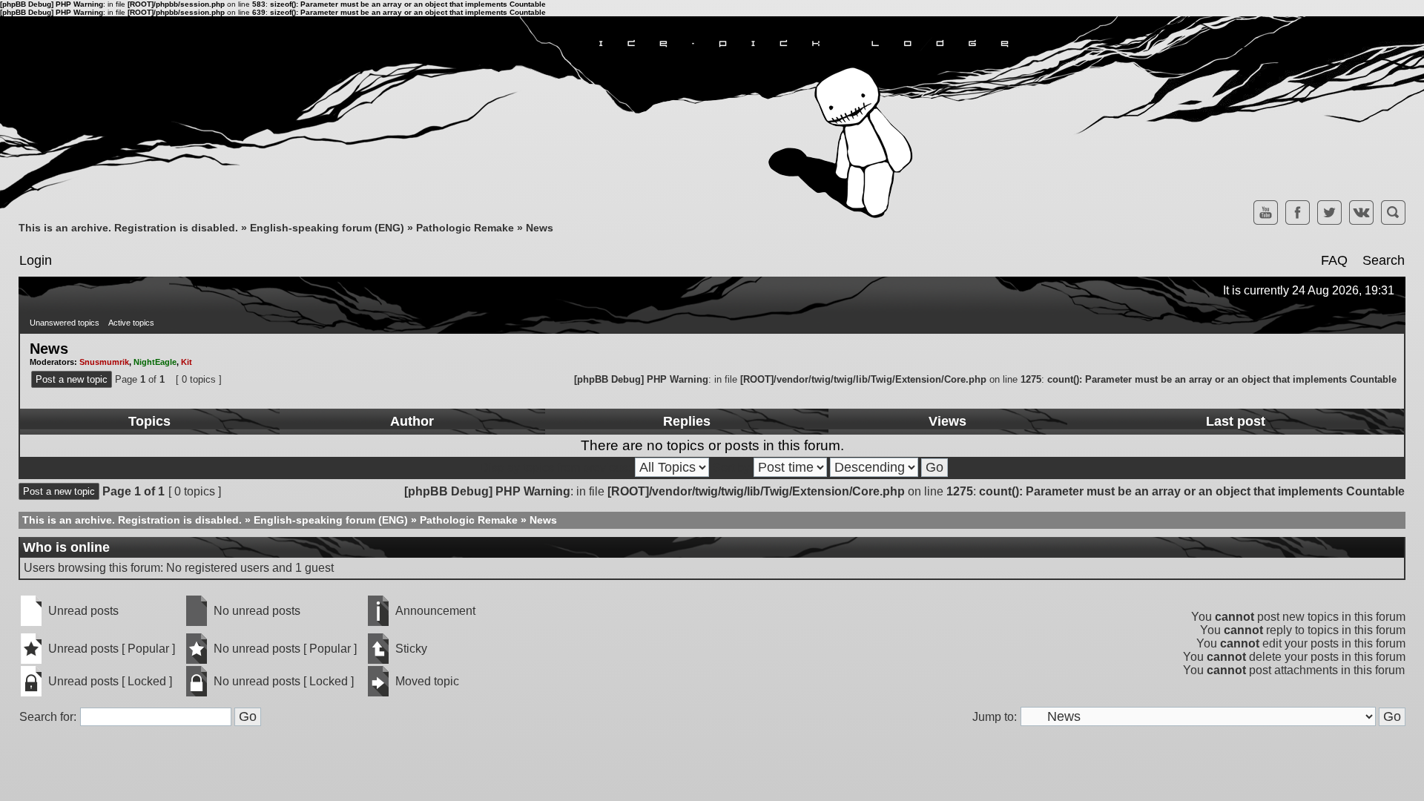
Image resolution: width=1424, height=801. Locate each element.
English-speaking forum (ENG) (327, 228)
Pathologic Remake (465, 228)
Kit (186, 361)
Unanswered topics (64, 322)
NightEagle (155, 361)
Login (35, 260)
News (539, 228)
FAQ (1334, 260)
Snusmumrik (104, 361)
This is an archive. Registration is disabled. (128, 228)
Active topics (131, 322)
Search (1383, 260)
